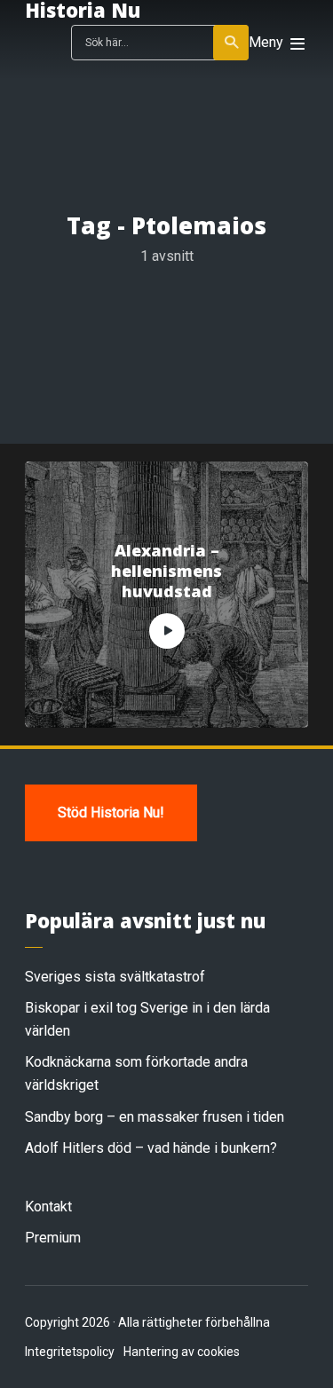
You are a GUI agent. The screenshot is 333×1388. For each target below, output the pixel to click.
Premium (53, 1237)
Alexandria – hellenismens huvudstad (166, 571)
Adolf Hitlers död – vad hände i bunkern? (151, 1148)
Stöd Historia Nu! (111, 812)
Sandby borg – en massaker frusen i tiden (154, 1116)
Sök (231, 42)
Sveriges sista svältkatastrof (115, 976)
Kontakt (48, 1206)
